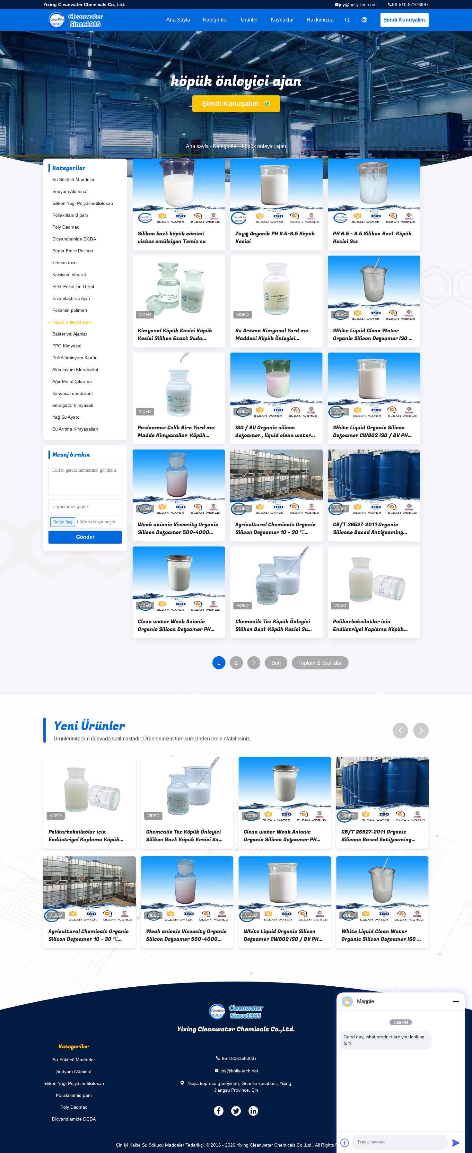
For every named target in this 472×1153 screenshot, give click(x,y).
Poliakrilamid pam (70, 215)
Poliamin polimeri (69, 310)
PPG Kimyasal (66, 345)
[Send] (456, 1143)
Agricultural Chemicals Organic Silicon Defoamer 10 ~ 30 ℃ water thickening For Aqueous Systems (275, 528)
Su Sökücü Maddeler (73, 179)
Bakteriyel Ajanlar (69, 333)
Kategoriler (215, 19)
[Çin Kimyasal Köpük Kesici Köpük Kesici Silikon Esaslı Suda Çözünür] (179, 289)
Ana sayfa (178, 19)
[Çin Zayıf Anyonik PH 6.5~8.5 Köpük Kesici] (276, 192)
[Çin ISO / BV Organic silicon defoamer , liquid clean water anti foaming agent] (276, 386)
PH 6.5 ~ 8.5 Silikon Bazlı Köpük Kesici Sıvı (372, 237)
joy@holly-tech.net (358, 4)
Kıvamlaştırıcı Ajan (71, 298)
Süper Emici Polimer (72, 250)
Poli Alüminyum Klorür (74, 357)
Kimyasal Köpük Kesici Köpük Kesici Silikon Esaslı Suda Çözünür (175, 334)
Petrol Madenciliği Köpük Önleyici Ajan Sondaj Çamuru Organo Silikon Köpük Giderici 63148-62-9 (383, 935)
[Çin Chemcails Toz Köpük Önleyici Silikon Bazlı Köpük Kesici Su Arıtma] (276, 579)
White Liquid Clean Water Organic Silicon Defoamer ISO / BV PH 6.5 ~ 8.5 (372, 334)
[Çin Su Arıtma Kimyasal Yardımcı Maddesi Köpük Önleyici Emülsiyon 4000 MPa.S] (276, 289)
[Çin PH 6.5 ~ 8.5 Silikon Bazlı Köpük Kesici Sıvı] (374, 192)
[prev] (400, 730)
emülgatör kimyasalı (72, 405)
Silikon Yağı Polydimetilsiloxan (82, 203)
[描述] (364, 20)
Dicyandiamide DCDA (74, 238)
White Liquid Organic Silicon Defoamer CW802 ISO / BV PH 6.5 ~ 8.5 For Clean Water (370, 431)
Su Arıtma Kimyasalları (75, 429)
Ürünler (249, 19)
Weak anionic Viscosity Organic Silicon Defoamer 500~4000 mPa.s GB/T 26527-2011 (178, 528)
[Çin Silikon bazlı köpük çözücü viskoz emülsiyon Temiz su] (179, 192)
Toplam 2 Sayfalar (320, 663)
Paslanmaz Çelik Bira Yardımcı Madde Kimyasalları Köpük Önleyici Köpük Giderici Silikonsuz (176, 431)
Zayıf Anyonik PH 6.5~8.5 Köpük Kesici (275, 237)
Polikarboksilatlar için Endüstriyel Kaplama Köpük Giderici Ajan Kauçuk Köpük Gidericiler (368, 625)
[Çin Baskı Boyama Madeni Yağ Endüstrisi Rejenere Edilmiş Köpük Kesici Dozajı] (94, 889)
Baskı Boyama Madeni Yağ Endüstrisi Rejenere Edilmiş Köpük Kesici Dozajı (88, 935)
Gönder (85, 537)
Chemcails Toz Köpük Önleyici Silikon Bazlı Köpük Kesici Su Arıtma (272, 625)
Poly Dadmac (65, 227)
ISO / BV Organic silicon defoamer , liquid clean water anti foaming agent (273, 431)
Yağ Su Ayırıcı (66, 417)
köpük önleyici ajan (71, 322)
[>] (253, 662)
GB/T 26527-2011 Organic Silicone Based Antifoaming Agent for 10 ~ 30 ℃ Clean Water (368, 528)
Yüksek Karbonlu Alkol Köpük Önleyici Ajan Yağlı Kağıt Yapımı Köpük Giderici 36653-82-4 (385, 835)
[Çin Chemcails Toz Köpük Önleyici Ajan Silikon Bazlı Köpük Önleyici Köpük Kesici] (191, 889)
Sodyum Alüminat (70, 191)
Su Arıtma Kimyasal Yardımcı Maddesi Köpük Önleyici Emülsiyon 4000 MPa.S (272, 334)
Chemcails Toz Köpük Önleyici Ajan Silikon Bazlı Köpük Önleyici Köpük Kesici (191, 935)
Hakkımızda (320, 19)
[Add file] (344, 1143)
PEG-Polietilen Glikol (73, 286)
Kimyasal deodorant (72, 393)
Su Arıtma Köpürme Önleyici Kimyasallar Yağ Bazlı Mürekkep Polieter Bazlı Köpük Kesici (289, 835)
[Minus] (456, 1001)
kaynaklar (282, 19)
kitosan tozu (64, 262)
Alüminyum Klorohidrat (75, 369)
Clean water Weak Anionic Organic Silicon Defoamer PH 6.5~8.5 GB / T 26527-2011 (174, 625)
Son (276, 663)
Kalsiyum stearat (69, 274)
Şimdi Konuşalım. (404, 19)
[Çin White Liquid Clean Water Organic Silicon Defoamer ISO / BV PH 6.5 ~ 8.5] (374, 289)
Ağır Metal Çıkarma (72, 381)
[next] (421, 730)
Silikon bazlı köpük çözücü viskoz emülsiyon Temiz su (172, 237)
